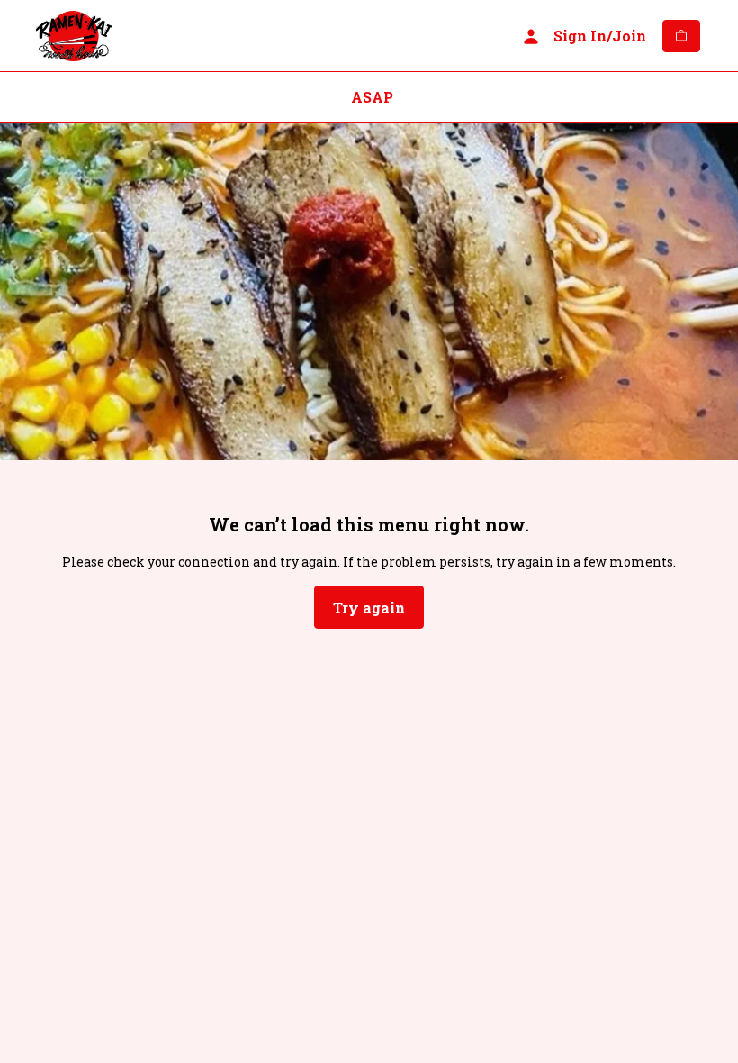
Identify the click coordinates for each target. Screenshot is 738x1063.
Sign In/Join (600, 35)
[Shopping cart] (681, 36)
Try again (369, 607)
